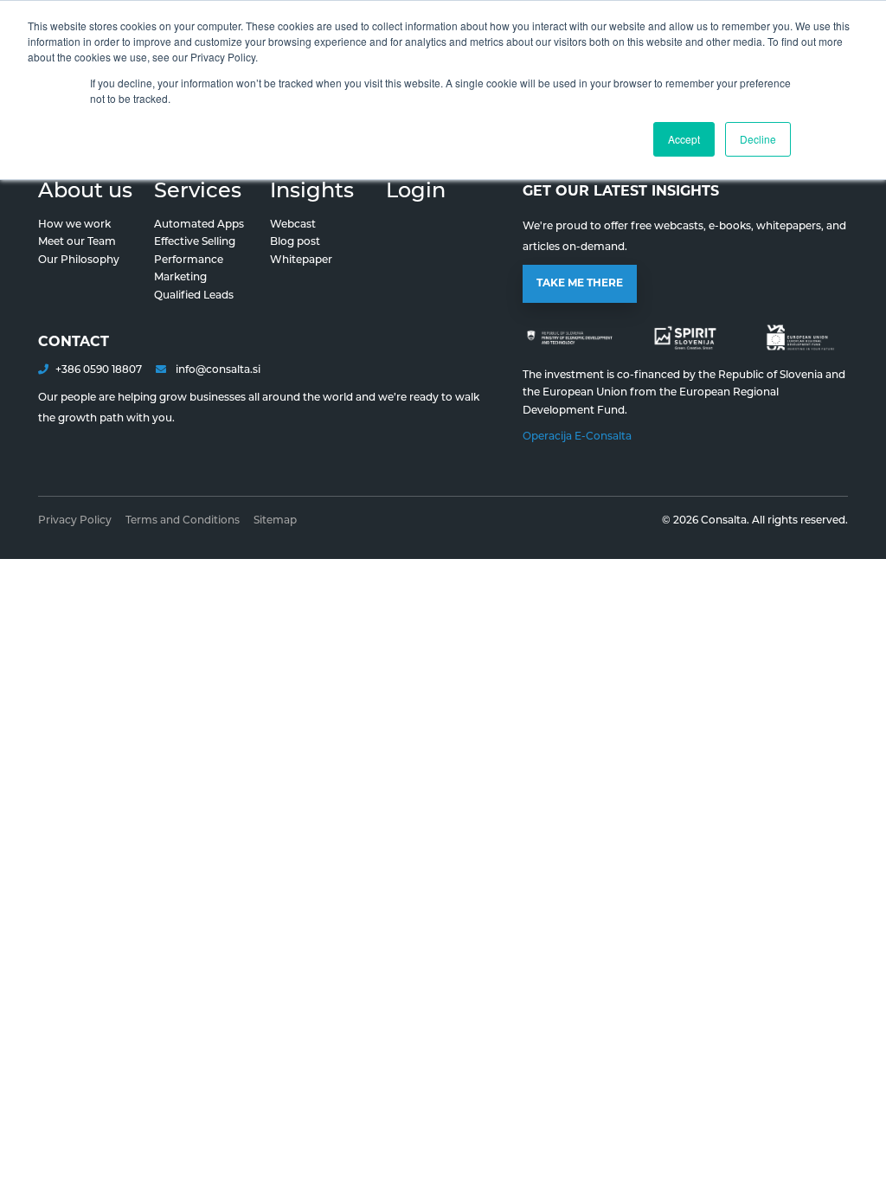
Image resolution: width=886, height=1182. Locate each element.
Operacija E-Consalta (577, 437)
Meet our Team (77, 242)
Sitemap (275, 521)
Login (416, 192)
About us (85, 192)
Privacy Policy (75, 521)
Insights (312, 192)
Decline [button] (758, 139)
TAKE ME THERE (579, 284)
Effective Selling (194, 242)
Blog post (295, 242)
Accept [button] (684, 139)
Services (197, 192)
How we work (74, 225)
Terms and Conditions (182, 521)
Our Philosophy (78, 260)
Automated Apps (199, 225)
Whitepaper (301, 260)
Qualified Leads (194, 296)
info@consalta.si (216, 370)
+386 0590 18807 (98, 370)
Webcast (293, 225)
